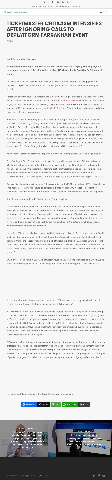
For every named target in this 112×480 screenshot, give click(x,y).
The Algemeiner (59, 199)
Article (10, 40)
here (33, 59)
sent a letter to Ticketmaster (69, 100)
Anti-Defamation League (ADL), (59, 119)
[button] (106, 12)
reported (40, 161)
